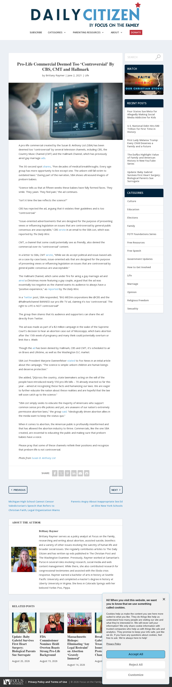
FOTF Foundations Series (141, 234)
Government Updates (140, 259)
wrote (62, 229)
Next (115, 490)
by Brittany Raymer (53, 75)
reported (53, 289)
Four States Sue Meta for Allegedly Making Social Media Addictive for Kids (142, 114)
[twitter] (61, 473)
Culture (131, 201)
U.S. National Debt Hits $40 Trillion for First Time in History (143, 128)
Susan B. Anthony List (44, 458)
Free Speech (134, 250)
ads (43, 158)
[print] (86, 473)
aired (22, 280)
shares (47, 166)
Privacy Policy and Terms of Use (47, 681)
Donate (136, 32)
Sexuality (132, 308)
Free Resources (136, 242)
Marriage (132, 283)
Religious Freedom (138, 300)
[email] (80, 473)
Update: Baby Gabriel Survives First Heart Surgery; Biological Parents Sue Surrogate (143, 176)
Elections (132, 217)
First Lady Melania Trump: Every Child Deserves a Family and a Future (142, 143)
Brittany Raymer (48, 531)
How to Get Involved (139, 267)
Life (87, 75)
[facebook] (54, 473)
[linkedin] (74, 473)
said (64, 411)
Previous (19, 490)
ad (34, 348)
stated (71, 360)
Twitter (28, 297)
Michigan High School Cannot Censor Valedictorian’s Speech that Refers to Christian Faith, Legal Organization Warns (34, 506)
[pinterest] (67, 473)
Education (133, 209)
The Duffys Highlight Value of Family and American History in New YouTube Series (143, 159)
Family (131, 225)
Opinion (132, 292)
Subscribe (36, 32)
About (115, 32)
